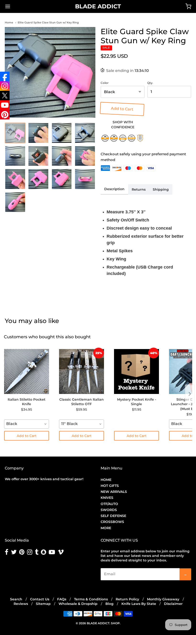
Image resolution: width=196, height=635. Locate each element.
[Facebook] (5, 76)
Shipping (161, 189)
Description (114, 189)
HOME (106, 480)
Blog (109, 604)
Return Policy (127, 599)
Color (105, 83)
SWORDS (109, 510)
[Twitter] (5, 95)
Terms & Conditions (91, 599)
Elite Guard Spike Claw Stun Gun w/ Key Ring (48, 22)
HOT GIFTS (110, 486)
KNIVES (107, 497)
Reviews (21, 604)
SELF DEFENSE (113, 516)
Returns (139, 189)
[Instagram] (5, 86)
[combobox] (26, 424)
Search (16, 599)
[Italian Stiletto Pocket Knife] (26, 371)
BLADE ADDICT (98, 6)
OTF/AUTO (109, 504)
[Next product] (190, 394)
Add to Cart (123, 108)
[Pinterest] (5, 114)
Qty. (150, 83)
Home (9, 22)
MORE (106, 528)
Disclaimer (173, 604)
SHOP (115, 623)
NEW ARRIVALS (114, 492)
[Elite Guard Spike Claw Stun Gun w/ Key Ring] (50, 72)
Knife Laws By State (138, 604)
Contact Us (39, 599)
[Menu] (23, 6)
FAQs (61, 599)
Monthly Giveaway (163, 599)
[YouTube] (5, 105)
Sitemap (43, 604)
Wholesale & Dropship (78, 604)
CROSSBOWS (112, 522)
